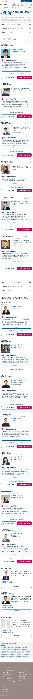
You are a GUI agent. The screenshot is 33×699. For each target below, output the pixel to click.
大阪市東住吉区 (4, 654)
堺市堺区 (20, 306)
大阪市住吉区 (25, 653)
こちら (30, 39)
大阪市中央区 (25, 656)
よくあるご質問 (7, 678)
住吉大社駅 (16, 51)
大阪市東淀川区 (12, 651)
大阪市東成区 (20, 651)
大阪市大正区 (10, 649)
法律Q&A (5, 672)
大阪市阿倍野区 (22, 380)
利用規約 (21, 672)
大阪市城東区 (10, 653)
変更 (30, 24)
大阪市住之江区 (22, 49)
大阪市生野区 (27, 651)
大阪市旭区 (3, 653)
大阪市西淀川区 (4, 651)
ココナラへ (4, 1)
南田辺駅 (15, 382)
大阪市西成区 (12, 654)
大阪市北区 (18, 656)
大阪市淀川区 (19, 654)
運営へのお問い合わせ (9, 681)
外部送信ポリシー (24, 676)
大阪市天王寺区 (17, 649)
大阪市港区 (3, 649)
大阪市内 (3, 645)
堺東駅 (14, 347)
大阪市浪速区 (25, 649)
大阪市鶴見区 (26, 654)
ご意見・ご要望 (23, 670)
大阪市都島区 (4, 647)
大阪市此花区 (18, 647)
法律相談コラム (7, 674)
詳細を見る (16, 586)
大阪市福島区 (11, 647)
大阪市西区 (24, 647)
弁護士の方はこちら (26, 1)
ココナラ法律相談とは (9, 670)
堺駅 (14, 308)
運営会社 (5, 689)
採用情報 (5, 691)
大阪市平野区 (12, 656)
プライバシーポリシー (25, 674)
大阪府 (14, 49)
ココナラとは (6, 676)
